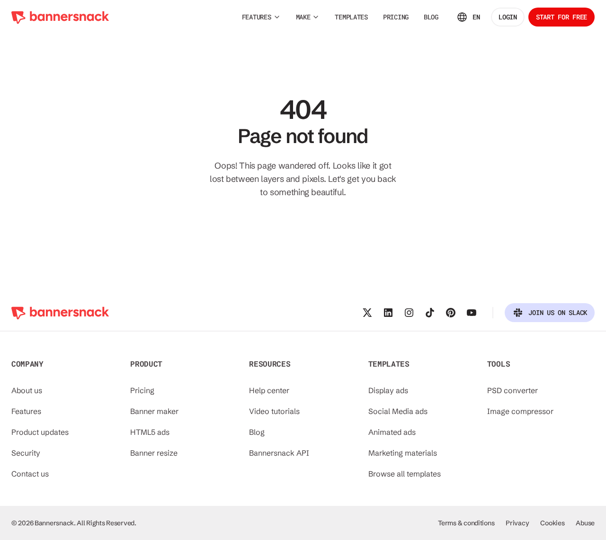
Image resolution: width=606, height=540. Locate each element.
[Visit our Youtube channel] (471, 312)
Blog (257, 432)
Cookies (552, 523)
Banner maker (154, 411)
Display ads (388, 390)
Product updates (40, 432)
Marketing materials (402, 453)
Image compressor (520, 411)
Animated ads (392, 432)
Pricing (142, 390)
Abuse (585, 523)
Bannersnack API (279, 453)
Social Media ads (398, 411)
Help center (269, 390)
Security (25, 453)
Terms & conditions (466, 523)
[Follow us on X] (367, 312)
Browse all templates (404, 473)
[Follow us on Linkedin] (388, 312)
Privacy (517, 523)
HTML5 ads (149, 432)
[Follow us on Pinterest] (450, 312)
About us (26, 390)
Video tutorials (274, 411)
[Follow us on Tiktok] (429, 312)
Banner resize (154, 453)
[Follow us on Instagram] (409, 312)
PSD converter (512, 390)
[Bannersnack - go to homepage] (60, 17)
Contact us (30, 473)
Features (26, 411)
